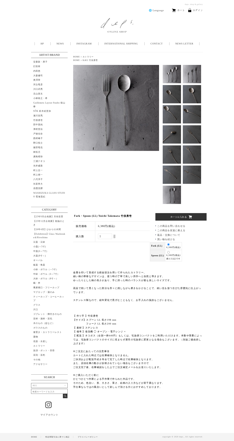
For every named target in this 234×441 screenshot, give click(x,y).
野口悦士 (38, 143)
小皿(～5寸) (39, 246)
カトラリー (88, 57)
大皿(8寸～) (39, 255)
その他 (36, 359)
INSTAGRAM (84, 43)
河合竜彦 (38, 84)
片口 (35, 309)
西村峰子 (38, 138)
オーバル (38, 260)
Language (156, 10)
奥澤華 (36, 80)
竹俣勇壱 (38, 120)
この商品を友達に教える (171, 230)
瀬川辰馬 (38, 115)
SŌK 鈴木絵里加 (42, 111)
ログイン (198, 10)
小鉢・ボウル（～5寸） (45, 269)
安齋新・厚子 (40, 62)
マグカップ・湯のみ (44, 292)
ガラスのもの (40, 327)
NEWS (60, 43)
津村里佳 (38, 129)
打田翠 (36, 66)
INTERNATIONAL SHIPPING (121, 43)
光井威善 (38, 165)
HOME (76, 57)
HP (42, 43)
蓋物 (35, 336)
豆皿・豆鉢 (39, 242)
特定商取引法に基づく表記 (57, 437)
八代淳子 (38, 179)
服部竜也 (38, 147)
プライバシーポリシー (88, 437)
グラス (36, 305)
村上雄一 (38, 174)
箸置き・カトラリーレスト (47, 332)
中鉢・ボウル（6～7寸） (46, 274)
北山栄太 (38, 93)
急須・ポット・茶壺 (44, 350)
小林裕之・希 (40, 98)
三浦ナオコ (39, 161)
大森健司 (38, 75)
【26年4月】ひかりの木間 (47, 229)
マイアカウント (49, 414)
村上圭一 (38, 170)
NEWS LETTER (184, 43)
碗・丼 (36, 283)
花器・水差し (40, 341)
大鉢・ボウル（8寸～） (45, 278)
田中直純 (38, 124)
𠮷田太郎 (38, 188)
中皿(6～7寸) (40, 251)
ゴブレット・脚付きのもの (47, 314)
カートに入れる (178, 217)
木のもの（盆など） (44, 323)
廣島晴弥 (38, 156)
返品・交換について (168, 235)
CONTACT (156, 43)
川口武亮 (38, 89)
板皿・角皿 (39, 265)
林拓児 (36, 152)
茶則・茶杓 (39, 355)
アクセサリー (40, 364)
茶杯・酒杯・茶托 (42, 318)
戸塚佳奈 (38, 133)
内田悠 (36, 71)
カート (181, 10)
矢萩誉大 (38, 184)
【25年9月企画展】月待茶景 (48, 216)
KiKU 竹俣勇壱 (90, 60)
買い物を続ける (166, 239)
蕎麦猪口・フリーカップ (46, 287)
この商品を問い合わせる (171, 226)
